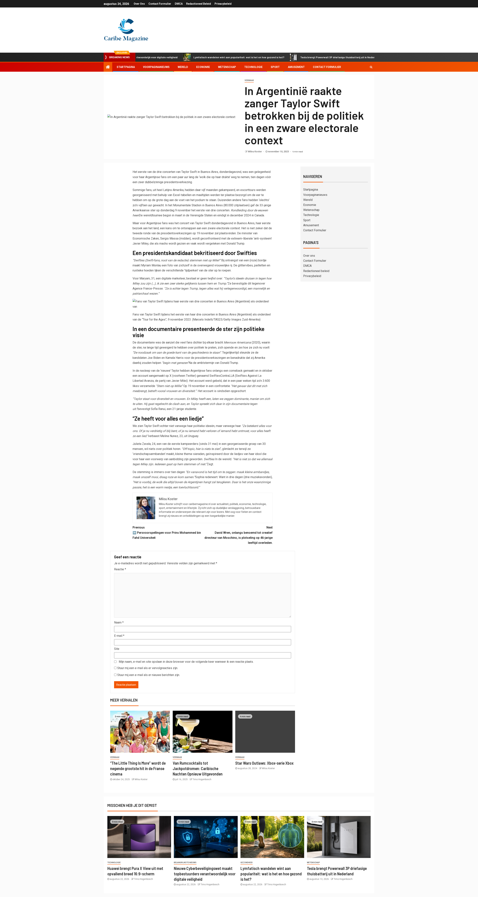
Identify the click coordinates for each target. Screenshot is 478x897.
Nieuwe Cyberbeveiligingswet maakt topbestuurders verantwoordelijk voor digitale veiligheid (204, 874)
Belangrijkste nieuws (185, 863)
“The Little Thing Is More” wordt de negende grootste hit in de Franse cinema (138, 768)
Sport (275, 67)
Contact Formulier (159, 3)
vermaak (249, 80)
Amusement (296, 67)
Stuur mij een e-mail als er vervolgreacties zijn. (147, 668)
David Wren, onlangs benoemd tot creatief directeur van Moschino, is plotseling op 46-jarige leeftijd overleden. (238, 535)
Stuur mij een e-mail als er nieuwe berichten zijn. (148, 675)
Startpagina (126, 67)
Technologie (253, 67)
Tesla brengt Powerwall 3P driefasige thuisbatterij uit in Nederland (308, 57)
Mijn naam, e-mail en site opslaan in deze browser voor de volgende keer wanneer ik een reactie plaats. (186, 661)
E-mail (119, 636)
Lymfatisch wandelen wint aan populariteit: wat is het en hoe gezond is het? (207, 57)
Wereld (183, 67)
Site (116, 649)
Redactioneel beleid (198, 3)
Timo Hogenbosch (202, 779)
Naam (119, 622)
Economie (203, 67)
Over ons (139, 3)
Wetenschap (227, 67)
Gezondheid (246, 863)
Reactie (120, 569)
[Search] (371, 67)
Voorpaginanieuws (156, 67)
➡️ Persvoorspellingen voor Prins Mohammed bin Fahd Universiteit (167, 532)
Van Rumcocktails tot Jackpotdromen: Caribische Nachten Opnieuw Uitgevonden (198, 768)
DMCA (179, 3)
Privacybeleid (223, 3)
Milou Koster (255, 151)
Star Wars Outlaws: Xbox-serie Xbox (264, 763)
